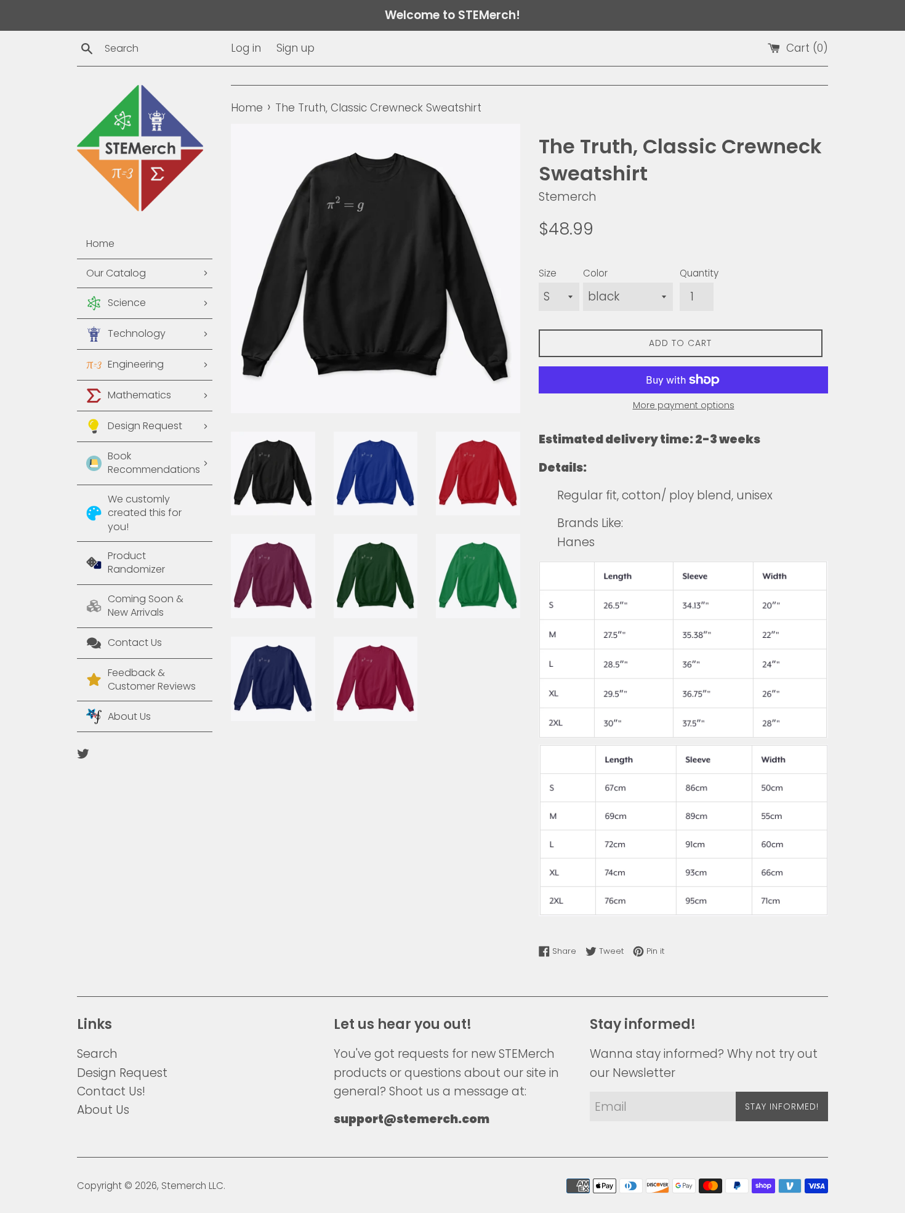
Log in (246, 48)
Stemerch (183, 1185)
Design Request (122, 1073)
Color (595, 273)
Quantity (699, 273)
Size (548, 273)
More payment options (683, 405)
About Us (103, 1110)
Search (97, 1054)
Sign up (295, 48)
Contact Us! (111, 1091)
